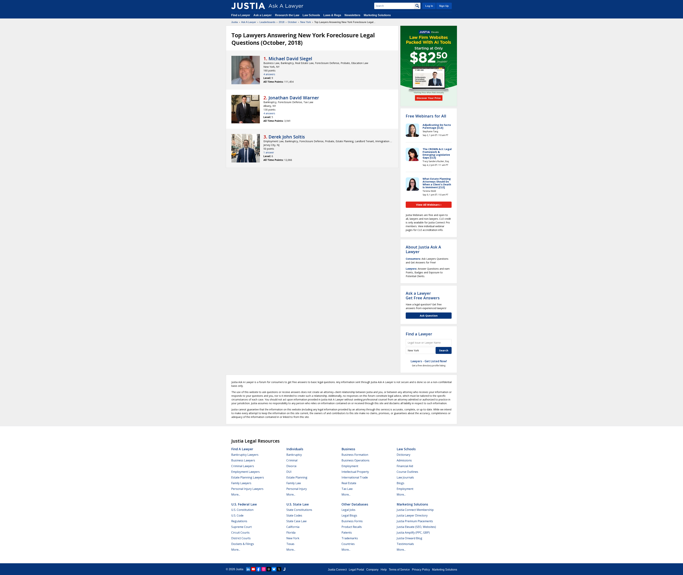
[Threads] (269, 569)
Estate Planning (296, 477)
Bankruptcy (294, 455)
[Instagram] (263, 569)
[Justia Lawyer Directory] (284, 569)
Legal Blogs (349, 515)
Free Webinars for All (426, 116)
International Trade (355, 477)
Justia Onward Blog (409, 538)
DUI (289, 472)
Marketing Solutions (377, 15)
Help (384, 569)
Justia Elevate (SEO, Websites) (416, 527)
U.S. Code (237, 515)
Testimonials (405, 544)
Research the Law (287, 15)
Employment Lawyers (245, 472)
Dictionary (403, 455)
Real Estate (349, 483)
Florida (290, 532)
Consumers (413, 258)
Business (348, 449)
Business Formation (355, 455)
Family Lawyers (241, 483)
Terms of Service (399, 569)
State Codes (294, 515)
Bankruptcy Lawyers (244, 455)
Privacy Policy (421, 569)
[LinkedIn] (248, 569)
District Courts (241, 538)
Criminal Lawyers (242, 466)
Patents (347, 532)
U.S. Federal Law (244, 504)
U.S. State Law (297, 504)
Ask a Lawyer (262, 15)
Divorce (291, 466)
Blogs (400, 483)
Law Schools (311, 15)
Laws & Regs (332, 15)
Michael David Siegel (290, 58)
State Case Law (296, 521)
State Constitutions (299, 510)
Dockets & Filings (242, 544)
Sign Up (444, 5)
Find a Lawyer (240, 15)
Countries (348, 544)
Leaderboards (267, 22)
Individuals (294, 449)
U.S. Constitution (242, 510)
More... (235, 494)
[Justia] (248, 6)
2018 (281, 22)
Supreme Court (241, 527)
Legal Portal (356, 569)
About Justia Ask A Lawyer (423, 249)
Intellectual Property (355, 472)
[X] (279, 569)
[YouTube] (253, 569)
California (292, 527)
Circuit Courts (240, 532)
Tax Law (347, 489)
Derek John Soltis (287, 137)
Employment (350, 466)
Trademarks (350, 538)
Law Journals (405, 477)
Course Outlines (407, 472)
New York (305, 22)
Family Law (293, 483)
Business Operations (355, 460)
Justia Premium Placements (415, 521)
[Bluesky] (274, 569)
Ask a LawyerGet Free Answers (423, 295)
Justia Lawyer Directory (412, 515)
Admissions (404, 460)
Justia (234, 22)
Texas (290, 544)
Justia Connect (337, 569)
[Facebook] (258, 569)
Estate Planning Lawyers (247, 477)
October (292, 22)
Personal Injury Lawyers (247, 489)
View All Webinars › (428, 204)
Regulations (239, 521)
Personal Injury (296, 489)
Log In (429, 5)
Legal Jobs (348, 510)
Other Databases (355, 504)
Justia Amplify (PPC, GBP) (413, 532)
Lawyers (411, 268)
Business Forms (352, 521)
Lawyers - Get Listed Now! (429, 361)
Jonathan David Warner (294, 98)
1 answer (268, 152)
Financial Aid (405, 466)
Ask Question (429, 315)
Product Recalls (352, 527)
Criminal (291, 460)
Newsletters (352, 15)
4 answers (269, 74)
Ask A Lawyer (248, 22)
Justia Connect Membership (415, 510)
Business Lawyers (243, 460)
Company (372, 569)
